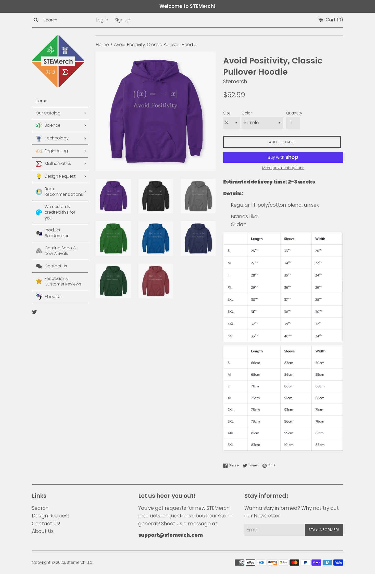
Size (227, 113)
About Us (43, 531)
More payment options (283, 167)
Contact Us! (46, 523)
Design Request (50, 515)
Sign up (122, 20)
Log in (102, 20)
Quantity (294, 113)
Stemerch (76, 562)
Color (247, 113)
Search (40, 508)
